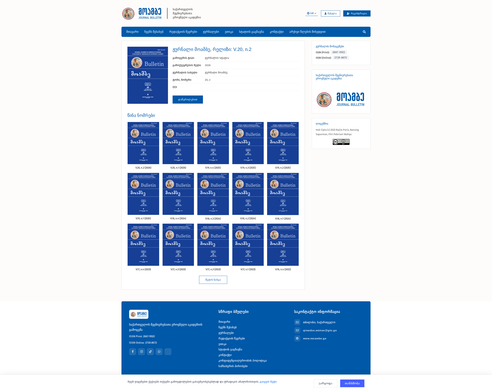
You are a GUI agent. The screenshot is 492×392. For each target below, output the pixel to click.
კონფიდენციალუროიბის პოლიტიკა (243, 360)
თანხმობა (352, 383)
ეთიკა (229, 31)
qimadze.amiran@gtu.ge (320, 330)
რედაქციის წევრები (183, 31)
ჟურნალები (211, 31)
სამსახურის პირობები (233, 366)
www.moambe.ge (315, 338)
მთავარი (132, 31)
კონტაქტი (277, 31)
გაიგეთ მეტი (268, 381)
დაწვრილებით (187, 99)
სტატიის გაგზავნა (251, 31)
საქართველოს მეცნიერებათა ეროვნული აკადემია (187, 13)
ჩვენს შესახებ (154, 31)
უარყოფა (325, 383)
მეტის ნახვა (213, 279)
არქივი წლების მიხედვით (307, 31)
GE (312, 13)
